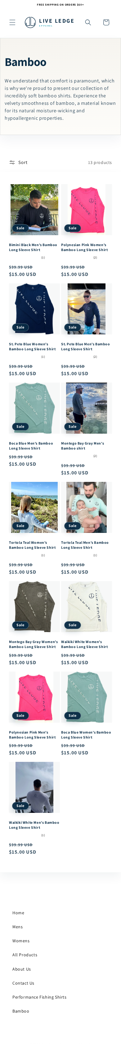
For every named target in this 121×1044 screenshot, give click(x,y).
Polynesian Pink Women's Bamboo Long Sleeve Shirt (84, 247)
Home (18, 913)
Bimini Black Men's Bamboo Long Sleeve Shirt (33, 247)
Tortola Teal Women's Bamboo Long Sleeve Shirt (32, 545)
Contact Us (23, 983)
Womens (21, 941)
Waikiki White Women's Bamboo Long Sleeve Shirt (84, 644)
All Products (24, 955)
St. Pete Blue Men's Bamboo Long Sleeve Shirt (85, 346)
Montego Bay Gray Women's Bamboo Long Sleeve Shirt (33, 644)
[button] (12, 22)
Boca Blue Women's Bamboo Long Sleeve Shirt (86, 734)
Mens (17, 927)
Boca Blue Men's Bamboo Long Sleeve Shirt (31, 445)
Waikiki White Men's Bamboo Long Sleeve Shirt (34, 825)
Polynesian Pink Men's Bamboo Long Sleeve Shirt (32, 734)
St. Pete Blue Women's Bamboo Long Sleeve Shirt (32, 346)
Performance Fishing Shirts (39, 997)
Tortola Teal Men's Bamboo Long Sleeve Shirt (85, 545)
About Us (21, 969)
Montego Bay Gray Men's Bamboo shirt (82, 445)
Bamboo (20, 1011)
